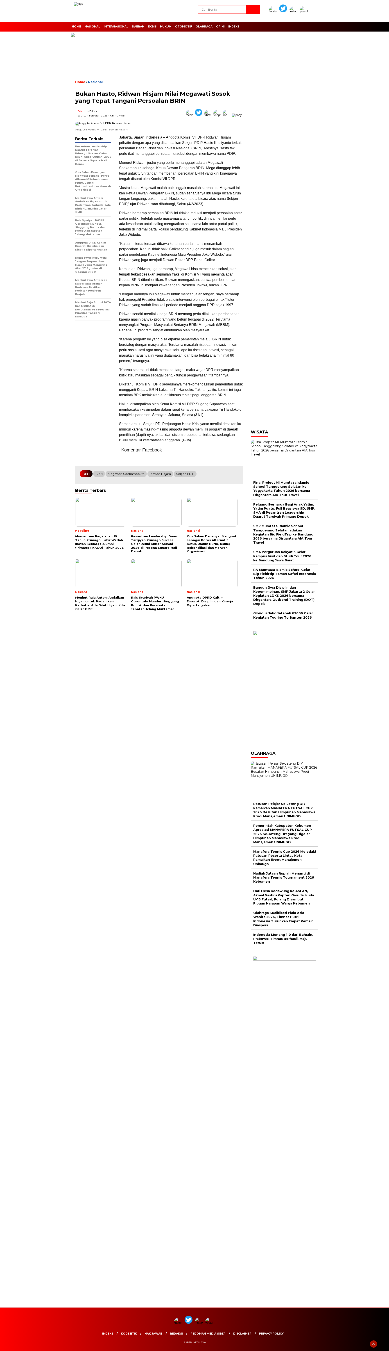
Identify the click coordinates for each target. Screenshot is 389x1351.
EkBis (152, 26)
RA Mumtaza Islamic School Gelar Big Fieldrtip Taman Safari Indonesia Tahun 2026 (284, 574)
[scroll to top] (374, 1344)
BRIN (99, 474)
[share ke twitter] (199, 115)
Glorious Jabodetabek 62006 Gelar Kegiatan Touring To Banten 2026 (283, 615)
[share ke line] (227, 115)
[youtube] (304, 11)
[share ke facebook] (190, 115)
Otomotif (183, 26)
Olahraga (204, 26)
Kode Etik (129, 1333)
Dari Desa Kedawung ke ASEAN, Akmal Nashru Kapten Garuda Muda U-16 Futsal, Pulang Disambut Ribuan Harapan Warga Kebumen (283, 897)
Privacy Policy (271, 1333)
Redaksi (176, 1333)
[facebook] (273, 11)
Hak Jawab (153, 1333)
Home (76, 26)
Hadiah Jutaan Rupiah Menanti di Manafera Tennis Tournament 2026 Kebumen (283, 877)
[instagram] (294, 11)
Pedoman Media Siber (208, 1333)
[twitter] (284, 11)
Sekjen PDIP (185, 474)
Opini (220, 26)
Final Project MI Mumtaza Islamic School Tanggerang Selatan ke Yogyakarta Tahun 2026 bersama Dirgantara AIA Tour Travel (281, 489)
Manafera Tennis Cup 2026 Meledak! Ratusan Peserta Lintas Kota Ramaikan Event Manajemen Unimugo (284, 858)
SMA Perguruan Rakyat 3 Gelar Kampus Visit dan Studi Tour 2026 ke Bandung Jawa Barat (282, 556)
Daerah (138, 26)
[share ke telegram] (218, 115)
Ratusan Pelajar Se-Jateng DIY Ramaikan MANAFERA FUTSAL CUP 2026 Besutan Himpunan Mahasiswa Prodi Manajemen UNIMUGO (284, 810)
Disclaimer (242, 1333)
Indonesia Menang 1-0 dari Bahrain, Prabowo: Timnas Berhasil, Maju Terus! (283, 939)
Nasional (92, 26)
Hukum (166, 26)
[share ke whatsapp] (208, 115)
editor (82, 111)
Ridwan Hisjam (160, 474)
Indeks (233, 26)
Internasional (116, 26)
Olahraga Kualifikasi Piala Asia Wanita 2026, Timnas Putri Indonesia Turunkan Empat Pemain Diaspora (283, 919)
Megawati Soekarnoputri (126, 474)
